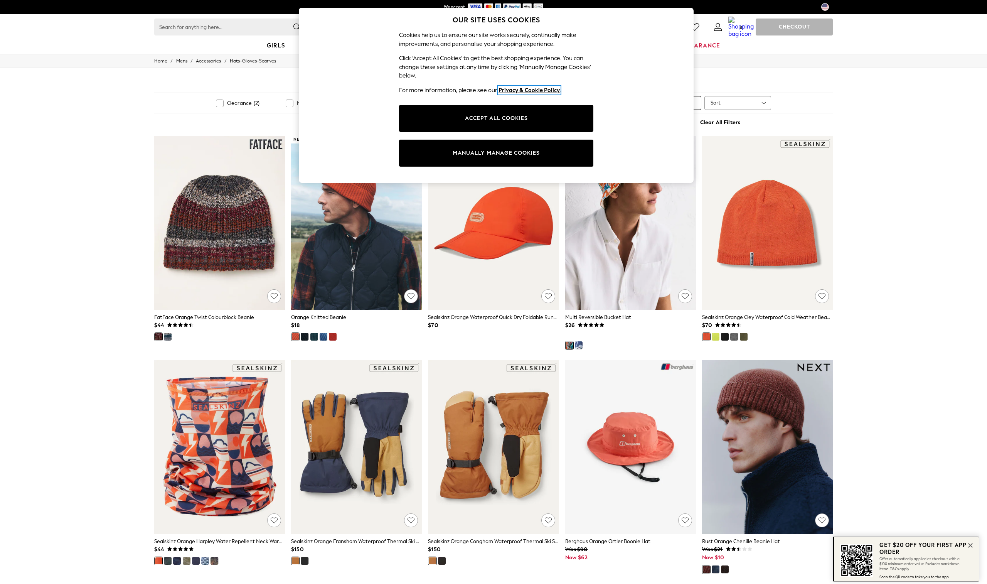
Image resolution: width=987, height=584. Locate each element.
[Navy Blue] (715, 569)
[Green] (744, 337)
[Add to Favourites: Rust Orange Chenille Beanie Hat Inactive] (822, 520)
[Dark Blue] (214, 561)
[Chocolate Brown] (725, 569)
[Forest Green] (314, 337)
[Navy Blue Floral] (579, 345)
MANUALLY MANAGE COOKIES (496, 153)
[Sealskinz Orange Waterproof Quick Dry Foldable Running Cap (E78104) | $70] (493, 223)
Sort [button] (716, 103)
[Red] (333, 337)
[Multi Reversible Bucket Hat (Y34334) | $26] (630, 223)
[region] (496, 95)
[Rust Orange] (706, 569)
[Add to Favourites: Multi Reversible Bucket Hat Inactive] (685, 296)
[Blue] (168, 337)
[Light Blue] (205, 561)
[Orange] (158, 337)
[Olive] (168, 561)
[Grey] (734, 337)
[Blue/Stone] (196, 561)
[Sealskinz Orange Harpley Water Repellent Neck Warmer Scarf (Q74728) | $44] (219, 447)
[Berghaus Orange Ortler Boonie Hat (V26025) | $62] (630, 447)
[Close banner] (970, 545)
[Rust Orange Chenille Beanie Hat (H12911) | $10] (767, 447)
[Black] (304, 337)
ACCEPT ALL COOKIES (496, 118)
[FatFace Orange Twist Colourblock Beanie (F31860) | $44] (219, 223)
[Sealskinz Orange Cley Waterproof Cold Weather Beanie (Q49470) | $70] (767, 223)
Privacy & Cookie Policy (529, 90)
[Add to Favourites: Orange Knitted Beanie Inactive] (411, 296)
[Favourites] (694, 27)
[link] (717, 27)
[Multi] (569, 345)
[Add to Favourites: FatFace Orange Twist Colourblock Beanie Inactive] (274, 296)
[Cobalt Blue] (323, 337)
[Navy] (177, 561)
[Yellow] (715, 337)
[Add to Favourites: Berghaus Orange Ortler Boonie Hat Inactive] (685, 520)
